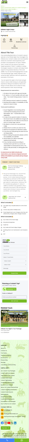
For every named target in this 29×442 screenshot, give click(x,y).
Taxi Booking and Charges (7, 382)
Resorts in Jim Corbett (7, 385)
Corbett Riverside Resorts (7, 399)
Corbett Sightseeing (6, 380)
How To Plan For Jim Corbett (8, 404)
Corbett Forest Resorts (7, 392)
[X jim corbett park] (12, 423)
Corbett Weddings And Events (9, 389)
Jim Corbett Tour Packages (8, 371)
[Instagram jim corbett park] (5, 423)
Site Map (3, 362)
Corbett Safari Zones (6, 378)
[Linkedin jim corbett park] (15, 423)
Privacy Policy (4, 360)
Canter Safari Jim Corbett (8, 373)
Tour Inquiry (4, 353)
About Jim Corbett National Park (9, 387)
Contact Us (4, 350)
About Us (3, 348)
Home (2, 6)
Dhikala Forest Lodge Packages (8, 9)
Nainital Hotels (4, 394)
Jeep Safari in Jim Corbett (8, 375)
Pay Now (4, 428)
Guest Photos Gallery (6, 396)
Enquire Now (14, 273)
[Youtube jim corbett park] (9, 423)
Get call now (14, 301)
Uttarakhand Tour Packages (8, 401)
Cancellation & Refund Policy (8, 364)
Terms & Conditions (6, 355)
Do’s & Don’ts (4, 357)
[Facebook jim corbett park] (2, 423)
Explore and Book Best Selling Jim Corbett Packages (13, 7)
